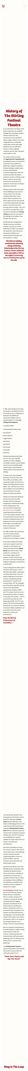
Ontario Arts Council (11, 510)
